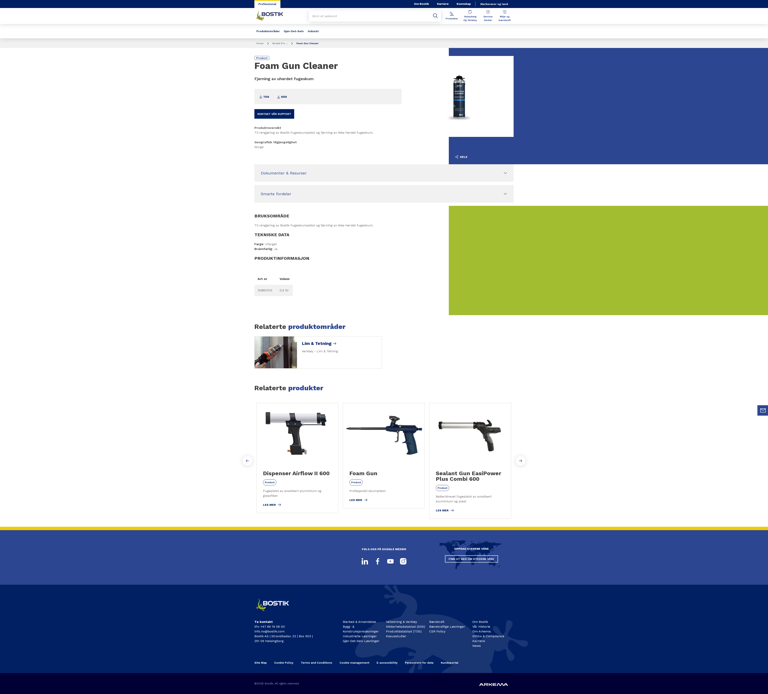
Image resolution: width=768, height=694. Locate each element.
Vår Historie (481, 626)
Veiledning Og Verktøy (470, 18)
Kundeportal (449, 662)
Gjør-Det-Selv (294, 31)
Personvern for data (419, 662)
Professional (267, 4)
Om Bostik (421, 3)
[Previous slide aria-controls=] (247, 461)
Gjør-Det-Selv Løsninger (361, 641)
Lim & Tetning (316, 343)
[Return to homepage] (272, 16)
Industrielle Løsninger (360, 636)
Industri (313, 31)
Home (260, 43)
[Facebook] (377, 561)
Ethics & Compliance (488, 636)
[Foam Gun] (384, 455)
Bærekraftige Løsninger (447, 626)
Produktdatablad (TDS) (404, 631)
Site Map (260, 662)
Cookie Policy (283, 662)
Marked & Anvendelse (359, 622)
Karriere (443, 3)
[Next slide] (520, 461)
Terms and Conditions (316, 662)
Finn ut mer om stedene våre (471, 559)
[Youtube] (390, 561)
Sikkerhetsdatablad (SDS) (405, 626)
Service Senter (488, 18)
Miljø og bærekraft (505, 18)
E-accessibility (387, 662)
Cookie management (354, 662)
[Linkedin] (365, 561)
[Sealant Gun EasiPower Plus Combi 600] (470, 461)
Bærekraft (436, 622)
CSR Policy (437, 631)
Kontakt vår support (274, 114)
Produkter (452, 18)
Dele (463, 156)
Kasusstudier (396, 636)
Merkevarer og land (494, 4)
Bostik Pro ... (280, 43)
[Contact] (276, 613)
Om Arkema (481, 631)
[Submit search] (435, 16)
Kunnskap (464, 3)
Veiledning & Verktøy (401, 622)
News (476, 646)
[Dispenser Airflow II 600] (297, 458)
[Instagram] (403, 561)
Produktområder (268, 31)
